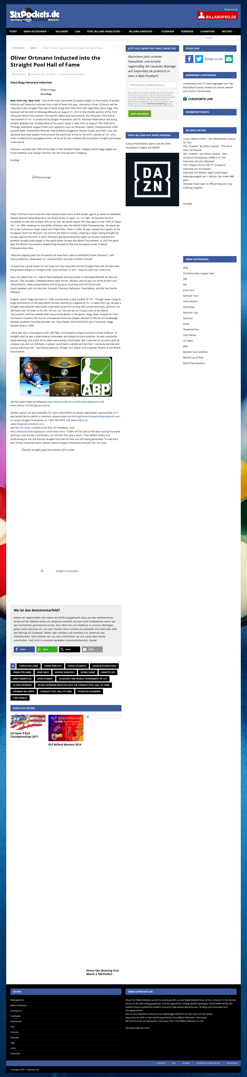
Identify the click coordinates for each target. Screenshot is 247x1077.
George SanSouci (64, 672)
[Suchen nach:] (220, 37)
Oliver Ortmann (22, 685)
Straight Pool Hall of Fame (56, 691)
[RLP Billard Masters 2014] (66, 728)
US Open (188, 340)
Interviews (189, 307)
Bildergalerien (17, 999)
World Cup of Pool (193, 357)
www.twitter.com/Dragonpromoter (30, 405)
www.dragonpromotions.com (27, 424)
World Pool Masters (194, 363)
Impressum (232, 1063)
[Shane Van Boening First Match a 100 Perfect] (103, 841)
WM (185, 346)
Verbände (187, 31)
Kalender (62, 31)
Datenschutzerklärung (156, 103)
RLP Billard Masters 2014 (64, 744)
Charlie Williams (28, 665)
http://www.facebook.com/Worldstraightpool (73, 401)
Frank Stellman (22, 672)
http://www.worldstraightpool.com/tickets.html (37, 431)
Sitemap (186, 1063)
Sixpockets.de (38, 74)
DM (185, 278)
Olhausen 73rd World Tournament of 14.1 (83, 678)
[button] (24, 649)
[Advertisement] (210, 227)
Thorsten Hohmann (89, 691)
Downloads (16, 1021)
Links (13, 1048)
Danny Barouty (53, 665)
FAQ (12, 1026)
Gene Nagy (43, 672)
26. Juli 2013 (20, 74)
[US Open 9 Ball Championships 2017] (28, 722)
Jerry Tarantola (22, 678)
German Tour (190, 295)
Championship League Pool (198, 273)
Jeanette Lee (108, 672)
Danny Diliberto (77, 665)
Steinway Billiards (23, 691)
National (188, 318)
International (190, 301)
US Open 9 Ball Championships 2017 (24, 735)
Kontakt (161, 1063)
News (52, 74)
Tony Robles (20, 697)
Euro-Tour (188, 290)
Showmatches (191, 329)
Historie (14, 1032)
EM (185, 284)
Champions (207, 31)
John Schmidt (45, 678)
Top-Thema (189, 335)
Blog (185, 267)
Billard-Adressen (140, 31)
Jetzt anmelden (140, 113)
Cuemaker (167, 31)
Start (13, 31)
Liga (77, 31)
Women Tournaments (195, 352)
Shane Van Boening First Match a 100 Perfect (102, 972)
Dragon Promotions (104, 665)
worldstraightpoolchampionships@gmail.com (93, 416)
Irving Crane (87, 672)
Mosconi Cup (190, 312)
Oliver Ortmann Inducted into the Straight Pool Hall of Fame (73, 685)
